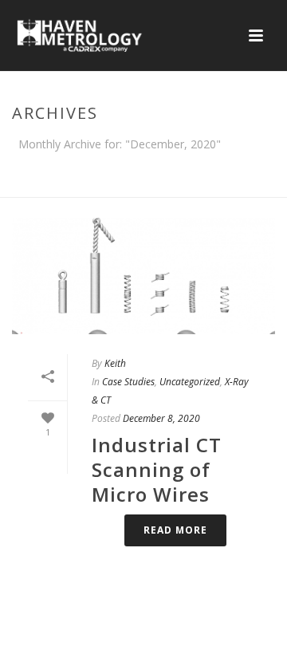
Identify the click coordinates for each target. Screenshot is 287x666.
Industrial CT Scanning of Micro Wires (157, 469)
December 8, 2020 (161, 418)
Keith (115, 363)
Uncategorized (189, 381)
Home (63, 185)
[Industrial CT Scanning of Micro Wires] (143, 276)
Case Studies (128, 381)
